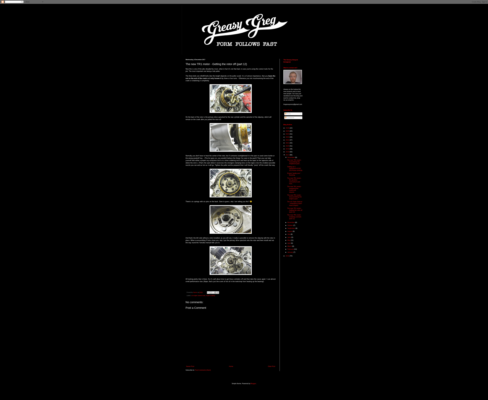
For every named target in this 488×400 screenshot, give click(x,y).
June (289, 237)
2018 (288, 152)
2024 (288, 134)
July (289, 234)
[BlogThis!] (210, 292)
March (289, 246)
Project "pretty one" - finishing (294, 174)
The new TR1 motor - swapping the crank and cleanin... (294, 189)
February (290, 249)
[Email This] (208, 292)
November (291, 222)
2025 (288, 131)
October (290, 225)
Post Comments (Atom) (203, 370)
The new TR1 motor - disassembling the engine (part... (294, 197)
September (291, 228)
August (290, 231)
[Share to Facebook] (215, 292)
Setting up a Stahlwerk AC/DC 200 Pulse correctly (294, 168)
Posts (288, 114)
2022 (288, 140)
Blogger (253, 383)
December (291, 157)
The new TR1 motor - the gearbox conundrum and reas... (294, 181)
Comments (290, 118)
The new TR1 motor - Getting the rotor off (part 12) (294, 210)
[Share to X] (213, 292)
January (290, 252)
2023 (288, 137)
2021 (288, 143)
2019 (288, 149)
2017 (288, 155)
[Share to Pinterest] (218, 292)
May (289, 240)
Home (231, 366)
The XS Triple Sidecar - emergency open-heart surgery (294, 203)
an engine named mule (198, 295)
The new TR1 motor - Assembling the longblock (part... (294, 162)
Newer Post (190, 366)
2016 (288, 256)
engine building (210, 295)
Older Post (271, 366)
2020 (288, 146)
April (289, 243)
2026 (288, 128)
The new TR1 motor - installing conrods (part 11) (294, 217)
